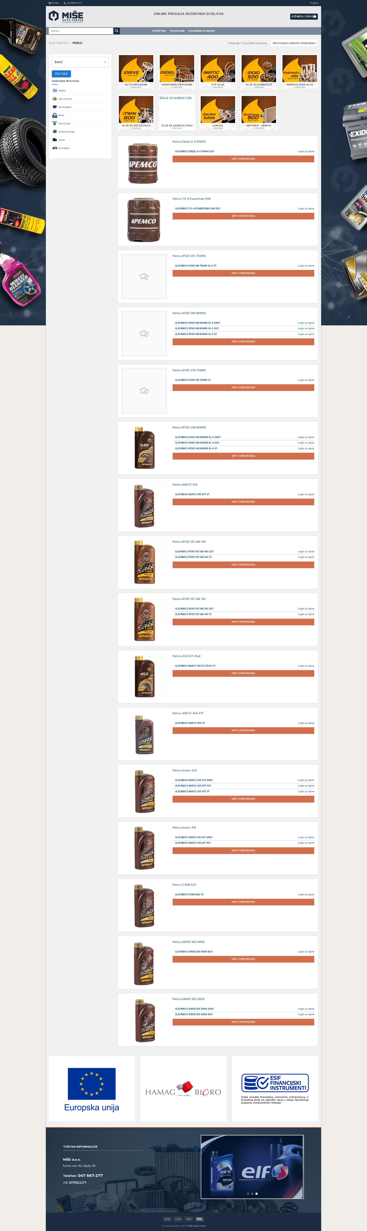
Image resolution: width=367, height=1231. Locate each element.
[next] (296, 1167)
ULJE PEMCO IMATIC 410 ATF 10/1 (193, 843)
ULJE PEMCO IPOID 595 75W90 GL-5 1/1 (195, 266)
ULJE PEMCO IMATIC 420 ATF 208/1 (194, 780)
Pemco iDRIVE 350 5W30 (189, 999)
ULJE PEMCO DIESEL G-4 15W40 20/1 (194, 152)
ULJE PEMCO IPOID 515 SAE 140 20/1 (194, 552)
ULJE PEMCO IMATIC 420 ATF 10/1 (193, 786)
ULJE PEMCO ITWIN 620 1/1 (189, 895)
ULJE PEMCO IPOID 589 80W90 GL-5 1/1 (196, 334)
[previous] (208, 1167)
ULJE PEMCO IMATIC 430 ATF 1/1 (192, 494)
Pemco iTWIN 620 (184, 884)
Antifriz (62, 91)
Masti (61, 115)
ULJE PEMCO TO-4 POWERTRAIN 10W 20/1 (197, 209)
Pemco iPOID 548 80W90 (189, 427)
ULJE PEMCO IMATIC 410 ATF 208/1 (193, 837)
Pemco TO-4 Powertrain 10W (192, 199)
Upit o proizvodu (243, 159)
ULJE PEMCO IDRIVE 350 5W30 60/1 (194, 1014)
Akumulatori (64, 107)
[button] (80, 62)
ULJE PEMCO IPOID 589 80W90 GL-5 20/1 (197, 329)
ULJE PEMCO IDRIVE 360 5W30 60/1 (194, 952)
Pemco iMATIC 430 (185, 484)
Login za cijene (306, 152)
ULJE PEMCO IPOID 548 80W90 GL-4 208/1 (198, 437)
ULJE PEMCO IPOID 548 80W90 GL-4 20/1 (197, 443)
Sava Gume (64, 124)
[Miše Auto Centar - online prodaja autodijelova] (70, 16)
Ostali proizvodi (66, 132)
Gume (61, 140)
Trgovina (177, 30)
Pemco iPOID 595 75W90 (189, 256)
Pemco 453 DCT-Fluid (186, 656)
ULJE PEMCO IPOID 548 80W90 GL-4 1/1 (196, 449)
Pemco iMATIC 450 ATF (188, 713)
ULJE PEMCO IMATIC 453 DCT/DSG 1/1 (195, 666)
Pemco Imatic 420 (185, 770)
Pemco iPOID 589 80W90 (189, 313)
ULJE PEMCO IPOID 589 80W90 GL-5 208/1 (197, 323)
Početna (159, 30)
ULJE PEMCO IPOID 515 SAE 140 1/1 (193, 557)
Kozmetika (63, 148)
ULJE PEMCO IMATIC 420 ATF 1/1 (192, 792)
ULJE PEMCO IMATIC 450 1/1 (190, 723)
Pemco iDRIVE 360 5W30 (189, 942)
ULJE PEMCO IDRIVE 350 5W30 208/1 (194, 1009)
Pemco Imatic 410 (184, 827)
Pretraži (61, 73)
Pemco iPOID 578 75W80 (189, 370)
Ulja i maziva (58, 43)
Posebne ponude (201, 30)
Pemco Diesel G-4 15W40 (189, 141)
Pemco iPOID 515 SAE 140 (189, 542)
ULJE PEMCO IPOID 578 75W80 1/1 (193, 380)
